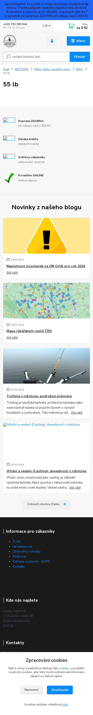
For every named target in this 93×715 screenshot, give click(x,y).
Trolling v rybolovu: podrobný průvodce (39, 396)
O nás (17, 541)
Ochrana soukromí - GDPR (31, 561)
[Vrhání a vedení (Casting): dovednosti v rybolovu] (46, 441)
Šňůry (79, 69)
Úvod (6, 69)
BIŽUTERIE (22, 69)
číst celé (12, 273)
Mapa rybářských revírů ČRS (29, 331)
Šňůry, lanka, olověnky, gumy (52, 69)
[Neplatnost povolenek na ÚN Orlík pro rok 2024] (46, 236)
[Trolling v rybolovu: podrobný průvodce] (46, 366)
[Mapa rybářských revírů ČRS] (46, 300)
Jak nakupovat (22, 546)
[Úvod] (21, 41)
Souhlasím (60, 690)
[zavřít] (87, 4)
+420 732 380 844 (15, 24)
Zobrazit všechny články (43, 504)
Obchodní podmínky (27, 551)
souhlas (63, 668)
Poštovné (19, 556)
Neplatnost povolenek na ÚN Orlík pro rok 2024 (45, 266)
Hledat (79, 56)
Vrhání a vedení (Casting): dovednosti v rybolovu (46, 471)
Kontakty (19, 566)
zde (65, 704)
